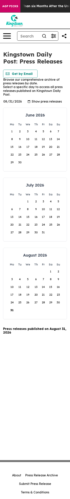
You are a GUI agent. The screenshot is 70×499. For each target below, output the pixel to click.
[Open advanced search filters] (53, 36)
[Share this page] (64, 36)
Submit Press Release (35, 484)
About (16, 475)
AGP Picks (10, 6)
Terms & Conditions (35, 492)
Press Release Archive (41, 475)
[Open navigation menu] (7, 36)
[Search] (44, 36)
